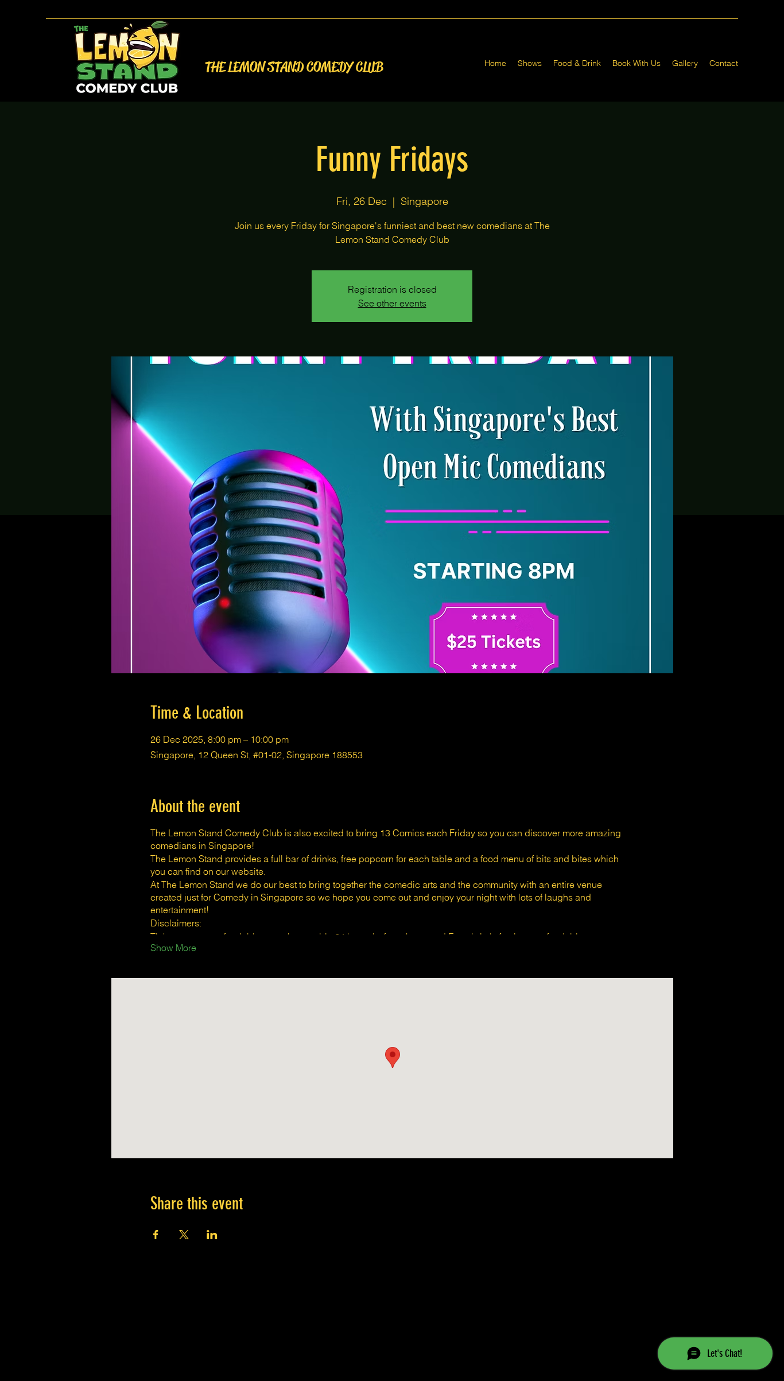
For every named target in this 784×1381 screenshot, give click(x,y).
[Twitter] (392, 1374)
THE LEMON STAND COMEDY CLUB (294, 67)
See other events (392, 303)
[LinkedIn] (409, 1374)
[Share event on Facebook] (155, 1234)
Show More (173, 947)
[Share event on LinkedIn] (212, 1234)
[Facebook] (375, 1374)
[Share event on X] (183, 1234)
